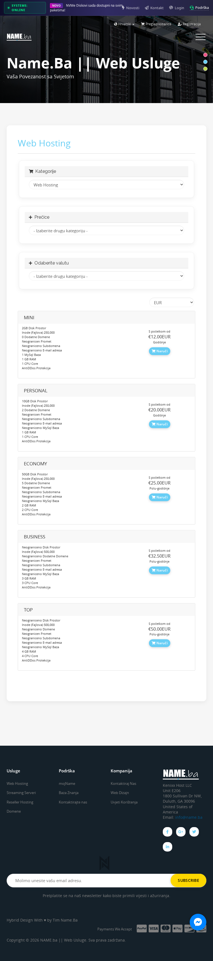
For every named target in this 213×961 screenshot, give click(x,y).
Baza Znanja (68, 792)
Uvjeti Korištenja (124, 802)
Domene (14, 811)
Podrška (202, 7)
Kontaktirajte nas (73, 802)
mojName (67, 783)
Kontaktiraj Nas (123, 783)
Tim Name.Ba (65, 920)
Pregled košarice (158, 24)
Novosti (132, 7)
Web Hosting (17, 783)
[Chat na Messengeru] (198, 922)
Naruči (162, 351)
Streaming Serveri (21, 792)
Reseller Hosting (20, 802)
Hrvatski (124, 24)
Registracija (191, 24)
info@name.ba (188, 817)
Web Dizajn (120, 792)
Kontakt (157, 7)
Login (179, 7)
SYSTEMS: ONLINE (20, 7)
